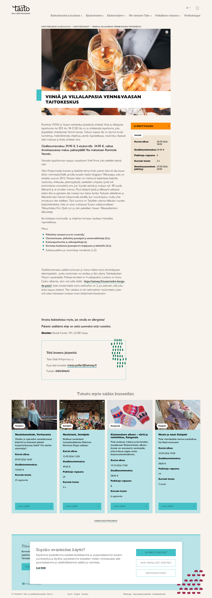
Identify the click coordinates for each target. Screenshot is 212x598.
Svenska (85, 594)
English (77, 594)
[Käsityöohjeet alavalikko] (125, 15)
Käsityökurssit (81, 27)
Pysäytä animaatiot (33, 583)
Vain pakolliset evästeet (156, 562)
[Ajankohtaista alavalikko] (103, 15)
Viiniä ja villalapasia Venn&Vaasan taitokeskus (116, 27)
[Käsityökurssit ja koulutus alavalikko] (81, 15)
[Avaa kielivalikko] (189, 8)
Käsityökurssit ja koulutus (56, 27)
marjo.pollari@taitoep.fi (82, 365)
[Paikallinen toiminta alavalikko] (179, 15)
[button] (197, 8)
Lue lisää (24, 506)
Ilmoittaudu (143, 126)
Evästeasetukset (156, 573)
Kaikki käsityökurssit (106, 521)
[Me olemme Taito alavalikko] (151, 15)
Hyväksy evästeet (156, 552)
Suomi (70, 594)
